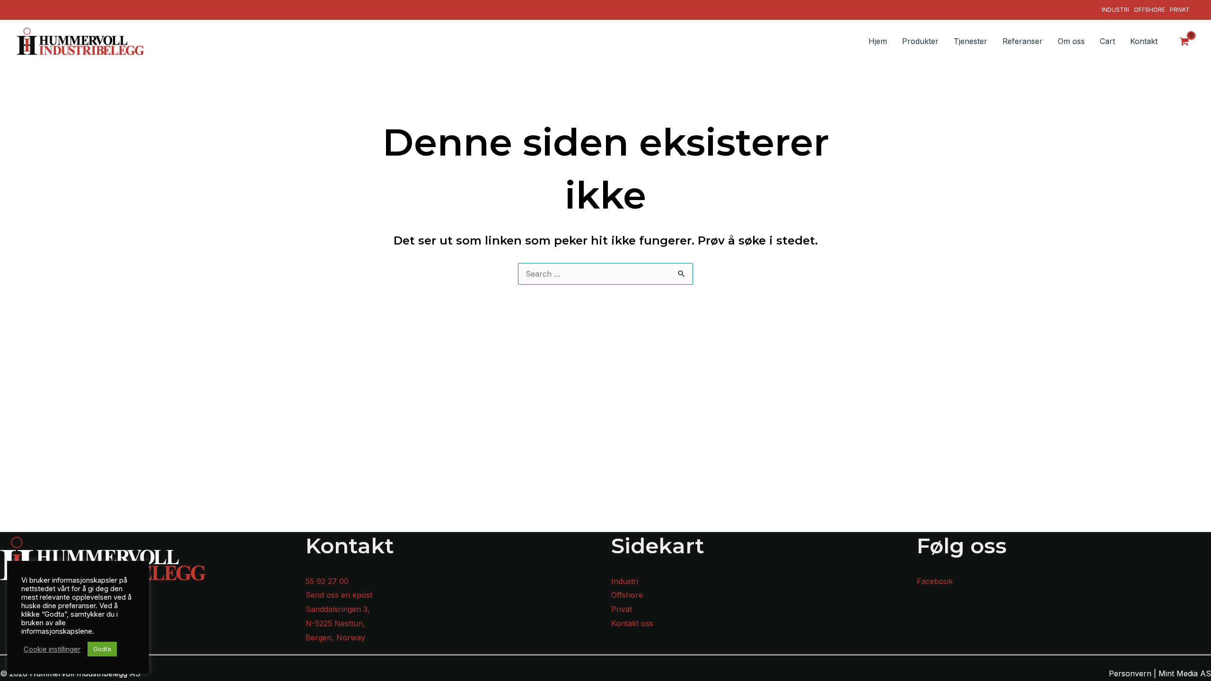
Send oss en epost (339, 595)
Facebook (935, 581)
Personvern (1130, 673)
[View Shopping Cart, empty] (1184, 41)
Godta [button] (102, 649)
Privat (1180, 9)
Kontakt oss (632, 623)
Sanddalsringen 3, (338, 609)
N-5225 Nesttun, (335, 623)
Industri (1115, 9)
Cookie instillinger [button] (52, 649)
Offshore (1149, 9)
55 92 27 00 (327, 581)
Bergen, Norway (335, 637)
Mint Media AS (1184, 673)
